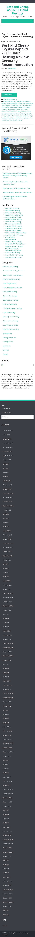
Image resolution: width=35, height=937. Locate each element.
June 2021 (6, 568)
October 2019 (7, 652)
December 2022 (8, 493)
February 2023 (7, 485)
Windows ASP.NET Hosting (13, 228)
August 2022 (7, 510)
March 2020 (6, 631)
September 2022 (8, 506)
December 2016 (8, 789)
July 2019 (6, 664)
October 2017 (7, 748)
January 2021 (7, 589)
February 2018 (7, 731)
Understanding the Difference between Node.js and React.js (15, 198)
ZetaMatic (4, 935)
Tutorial (5, 354)
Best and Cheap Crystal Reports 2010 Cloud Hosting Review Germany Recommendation (17, 55)
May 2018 (6, 718)
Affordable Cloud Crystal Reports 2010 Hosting (16, 101)
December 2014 (8, 890)
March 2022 (6, 531)
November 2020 (8, 597)
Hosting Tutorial (8, 342)
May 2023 (6, 472)
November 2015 (8, 844)
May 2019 (6, 673)
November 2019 (8, 648)
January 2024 (7, 439)
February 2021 (7, 585)
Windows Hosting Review (13, 230)
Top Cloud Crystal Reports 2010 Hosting (12, 118)
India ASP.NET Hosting (12, 253)
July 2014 (6, 910)
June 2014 (6, 915)
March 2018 (6, 727)
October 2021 (7, 552)
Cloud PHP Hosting (9, 313)
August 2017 (7, 756)
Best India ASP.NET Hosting (14, 255)
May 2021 (6, 572)
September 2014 (8, 902)
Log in (5, 926)
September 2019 (8, 656)
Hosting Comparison (9, 338)
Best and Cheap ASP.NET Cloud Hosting (17, 10)
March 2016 (6, 827)
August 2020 (7, 610)
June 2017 (6, 764)
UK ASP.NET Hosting (11, 248)
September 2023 (8, 456)
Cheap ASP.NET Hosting (13, 213)
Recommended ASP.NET (13, 217)
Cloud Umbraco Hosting (10, 321)
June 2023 (6, 468)
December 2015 (8, 839)
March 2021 (6, 581)
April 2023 (6, 476)
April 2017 (6, 773)
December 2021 (8, 543)
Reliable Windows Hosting (13, 219)
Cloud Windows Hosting (10, 99)
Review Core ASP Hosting (13, 257)
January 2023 (7, 489)
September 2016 (8, 802)
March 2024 (6, 435)
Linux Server (7, 346)
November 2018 (8, 698)
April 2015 (6, 873)
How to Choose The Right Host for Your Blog (17, 192)
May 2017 (6, 769)
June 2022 (6, 518)
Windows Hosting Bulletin (13, 224)
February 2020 (7, 635)
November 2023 (8, 447)
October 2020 (7, 602)
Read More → (9, 95)
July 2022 (6, 514)
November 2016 (8, 794)
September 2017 (8, 752)
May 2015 (6, 869)
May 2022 (6, 522)
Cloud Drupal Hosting (9, 283)
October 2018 (7, 702)
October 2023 (7, 451)
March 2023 (6, 481)
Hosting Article (7, 333)
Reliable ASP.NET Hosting (13, 242)
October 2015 (7, 848)
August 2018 (7, 706)
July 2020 (6, 614)
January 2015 (7, 885)
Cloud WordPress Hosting (11, 329)
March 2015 (6, 877)
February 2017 (7, 781)
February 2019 (7, 685)
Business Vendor (10, 239)
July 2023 (6, 464)
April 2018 (6, 723)
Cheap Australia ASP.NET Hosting (15, 233)
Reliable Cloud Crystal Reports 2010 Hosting (19, 116)
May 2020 (6, 622)
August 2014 (7, 906)
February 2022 (7, 535)
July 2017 (6, 760)
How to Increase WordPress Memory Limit (16, 188)
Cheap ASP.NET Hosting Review (15, 244)
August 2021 (7, 560)
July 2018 (6, 710)
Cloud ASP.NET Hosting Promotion (14, 271)
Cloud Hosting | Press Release (12, 287)
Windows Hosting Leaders (13, 226)
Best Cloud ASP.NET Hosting (14, 235)
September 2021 (8, 556)
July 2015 (6, 860)
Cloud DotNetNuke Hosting (11, 279)
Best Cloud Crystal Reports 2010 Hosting (13, 103)
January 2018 (7, 735)
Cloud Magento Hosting (10, 300)
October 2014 (7, 898)
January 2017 (7, 785)
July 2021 (6, 564)
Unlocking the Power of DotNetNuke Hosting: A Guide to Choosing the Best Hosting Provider (17, 175)
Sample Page (7, 413)
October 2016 (7, 798)
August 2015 (7, 856)
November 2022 (8, 497)
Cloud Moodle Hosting (10, 304)
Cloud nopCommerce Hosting (12, 308)
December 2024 (8, 431)
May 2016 (6, 819)
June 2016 (6, 814)
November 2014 (8, 894)
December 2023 (8, 443)
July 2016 (6, 810)
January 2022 (7, 539)
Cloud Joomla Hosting (10, 292)
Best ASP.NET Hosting (12, 208)
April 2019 (6, 677)
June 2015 (6, 864)
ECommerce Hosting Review (14, 215)
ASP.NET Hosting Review (13, 250)
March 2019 (6, 681)
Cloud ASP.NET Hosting (10, 267)
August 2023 (7, 460)
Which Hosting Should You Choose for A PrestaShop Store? (15, 183)
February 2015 (7, 881)
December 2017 (8, 739)
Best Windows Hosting (12, 210)
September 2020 (8, 606)
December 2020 (8, 593)
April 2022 (6, 527)
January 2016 (7, 835)
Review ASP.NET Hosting (13, 222)
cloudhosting (11, 68)
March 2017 (6, 777)
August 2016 (7, 806)
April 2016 (6, 823)
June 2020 (6, 618)
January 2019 (7, 689)
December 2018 (8, 693)
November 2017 (8, 743)
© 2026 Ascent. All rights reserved (11, 933)
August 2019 (7, 660)
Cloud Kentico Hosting (10, 296)
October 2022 (7, 502)
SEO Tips (6, 350)
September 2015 (8, 852)
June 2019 (6, 668)
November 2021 (8, 547)
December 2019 (8, 643)
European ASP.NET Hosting (14, 246)
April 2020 (6, 627)
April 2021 (6, 577)
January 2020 (7, 639)
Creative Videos (10, 237)
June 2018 (6, 714)
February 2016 (7, 831)
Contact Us (6, 408)
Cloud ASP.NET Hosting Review (13, 275)
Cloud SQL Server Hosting (11, 317)
